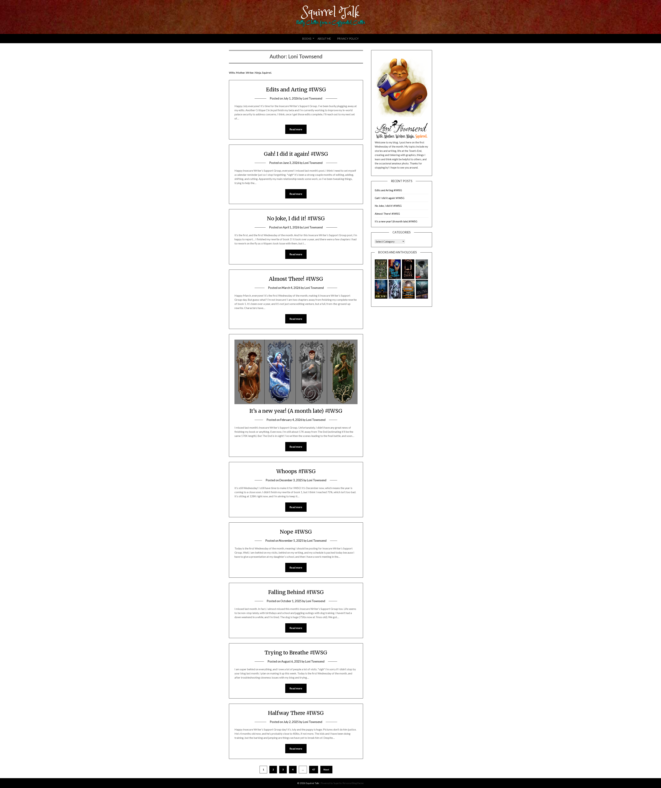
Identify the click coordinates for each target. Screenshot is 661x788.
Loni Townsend (312, 98)
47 (313, 769)
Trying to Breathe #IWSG (296, 652)
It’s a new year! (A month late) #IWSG (295, 411)
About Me (324, 38)
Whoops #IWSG (296, 471)
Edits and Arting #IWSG (296, 89)
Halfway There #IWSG (296, 713)
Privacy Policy (348, 38)
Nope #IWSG (296, 531)
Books (307, 38)
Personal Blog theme (353, 783)
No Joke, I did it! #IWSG (296, 218)
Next (326, 769)
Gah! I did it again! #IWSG (296, 154)
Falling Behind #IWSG (296, 592)
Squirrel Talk (330, 12)
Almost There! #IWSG (296, 279)
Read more (296, 129)
